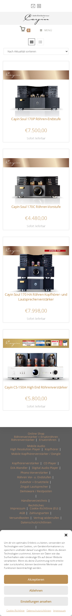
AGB (22, 513)
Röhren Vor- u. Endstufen (34, 477)
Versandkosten (19, 518)
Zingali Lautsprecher (34, 486)
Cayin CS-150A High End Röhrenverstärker (36, 387)
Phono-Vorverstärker (34, 472)
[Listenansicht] (40, 41)
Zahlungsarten (39, 513)
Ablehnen (36, 590)
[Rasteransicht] (31, 41)
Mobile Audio (36, 446)
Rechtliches (36, 505)
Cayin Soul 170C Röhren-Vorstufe (36, 206)
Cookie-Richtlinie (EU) (44, 508)
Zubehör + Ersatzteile (34, 482)
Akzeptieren (36, 579)
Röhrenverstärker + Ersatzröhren (36, 437)
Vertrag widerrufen (46, 518)
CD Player (50, 463)
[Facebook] (33, 6)
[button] (66, 535)
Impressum (59, 610)
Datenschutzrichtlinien (39, 610)
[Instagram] (39, 6)
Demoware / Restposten (36, 491)
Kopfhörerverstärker (25, 463)
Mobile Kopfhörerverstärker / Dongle (36, 454)
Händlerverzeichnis (34, 500)
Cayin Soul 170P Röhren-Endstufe (36, 119)
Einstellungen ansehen (36, 601)
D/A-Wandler (19, 468)
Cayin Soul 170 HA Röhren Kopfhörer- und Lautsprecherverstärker (36, 297)
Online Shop (36, 433)
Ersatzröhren (47, 440)
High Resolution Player (25, 449)
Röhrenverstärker (23, 440)
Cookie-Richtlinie (15, 610)
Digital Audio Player (45, 468)
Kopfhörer (51, 449)
